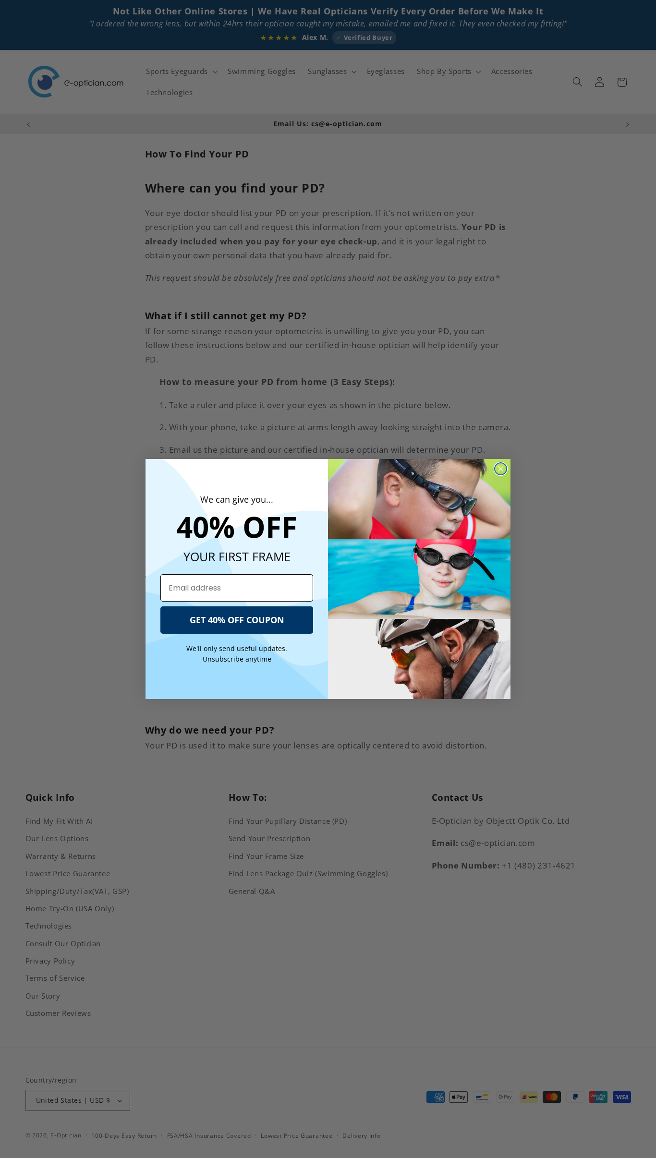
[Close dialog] (501, 469)
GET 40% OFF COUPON (237, 620)
